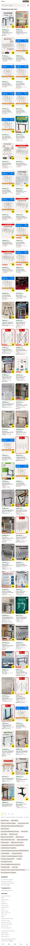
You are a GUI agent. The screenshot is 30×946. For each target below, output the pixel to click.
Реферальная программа (6, 890)
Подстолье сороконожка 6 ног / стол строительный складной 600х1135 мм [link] (8, 779)
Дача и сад (3, 914)
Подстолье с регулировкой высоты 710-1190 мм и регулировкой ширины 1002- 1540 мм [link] (8, 404)
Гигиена (3, 901)
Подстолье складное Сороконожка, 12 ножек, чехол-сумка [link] (21, 645)
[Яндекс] (11, 941)
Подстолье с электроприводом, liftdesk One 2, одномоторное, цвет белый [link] (8, 538)
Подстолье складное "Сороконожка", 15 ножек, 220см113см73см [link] (21, 164)
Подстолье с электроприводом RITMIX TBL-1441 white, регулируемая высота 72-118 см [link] (7, 432)
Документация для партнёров (7, 883)
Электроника (4, 903)
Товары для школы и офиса (7, 918)
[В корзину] (13, 26)
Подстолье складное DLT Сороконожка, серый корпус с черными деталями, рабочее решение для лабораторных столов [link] (21, 538)
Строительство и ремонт (6, 924)
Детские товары (4, 926)
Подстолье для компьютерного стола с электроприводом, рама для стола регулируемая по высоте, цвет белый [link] (7, 565)
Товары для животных (6, 922)
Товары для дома (5, 907)
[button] (28, 5)
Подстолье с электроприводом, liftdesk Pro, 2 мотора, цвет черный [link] (8, 645)
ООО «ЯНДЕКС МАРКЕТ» (10, 939)
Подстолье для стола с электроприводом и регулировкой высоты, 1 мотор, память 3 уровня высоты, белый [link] (21, 323)
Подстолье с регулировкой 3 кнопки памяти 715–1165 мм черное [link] (22, 751)
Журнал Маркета (5, 936)
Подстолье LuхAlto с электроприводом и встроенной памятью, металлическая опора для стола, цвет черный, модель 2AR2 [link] (21, 137)
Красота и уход (4, 911)
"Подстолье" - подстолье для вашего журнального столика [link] (7, 323)
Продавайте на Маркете (6, 881)
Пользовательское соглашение (8, 930)
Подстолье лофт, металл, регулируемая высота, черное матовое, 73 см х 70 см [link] (8, 805)
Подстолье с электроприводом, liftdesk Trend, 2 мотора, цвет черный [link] (21, 404)
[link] (5, 820)
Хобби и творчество (5, 912)
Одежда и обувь (4, 905)
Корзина (21, 944)
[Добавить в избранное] (13, 12)
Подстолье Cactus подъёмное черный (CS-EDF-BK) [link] (7, 483)
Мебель (3, 897)
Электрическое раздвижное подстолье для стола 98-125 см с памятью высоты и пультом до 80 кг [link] (22, 32)
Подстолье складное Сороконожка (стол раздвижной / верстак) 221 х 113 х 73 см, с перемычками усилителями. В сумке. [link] (8, 164)
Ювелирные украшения (6, 927)
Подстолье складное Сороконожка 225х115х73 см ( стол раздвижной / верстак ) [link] (7, 58)
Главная (3, 944)
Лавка (9, 944)
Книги (2, 916)
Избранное (15, 944)
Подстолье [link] (4, 671)
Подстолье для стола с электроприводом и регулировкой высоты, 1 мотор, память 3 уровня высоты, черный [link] (7, 377)
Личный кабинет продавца (7, 879)
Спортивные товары (5, 920)
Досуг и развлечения (6, 896)
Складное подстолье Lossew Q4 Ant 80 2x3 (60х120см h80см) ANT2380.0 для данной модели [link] (21, 698)
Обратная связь (4, 932)
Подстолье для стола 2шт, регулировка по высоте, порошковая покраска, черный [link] (21, 511)
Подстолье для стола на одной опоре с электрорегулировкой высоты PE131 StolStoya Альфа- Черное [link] (21, 805)
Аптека (2, 909)
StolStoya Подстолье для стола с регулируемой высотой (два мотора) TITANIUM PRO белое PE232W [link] (21, 618)
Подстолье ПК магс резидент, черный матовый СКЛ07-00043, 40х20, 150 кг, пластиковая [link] (22, 672)
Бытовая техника (5, 899)
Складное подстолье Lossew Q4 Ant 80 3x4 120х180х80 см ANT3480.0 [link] (22, 457)
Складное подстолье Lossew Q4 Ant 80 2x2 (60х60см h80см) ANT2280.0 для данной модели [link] (7, 350)
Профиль (27, 944)
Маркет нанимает (5, 934)
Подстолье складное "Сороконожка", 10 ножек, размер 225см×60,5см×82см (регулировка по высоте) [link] (21, 565)
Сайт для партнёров (5, 885)
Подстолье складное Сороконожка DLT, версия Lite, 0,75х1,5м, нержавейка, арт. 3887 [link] (21, 350)
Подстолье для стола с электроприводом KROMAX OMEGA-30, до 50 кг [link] (22, 377)
